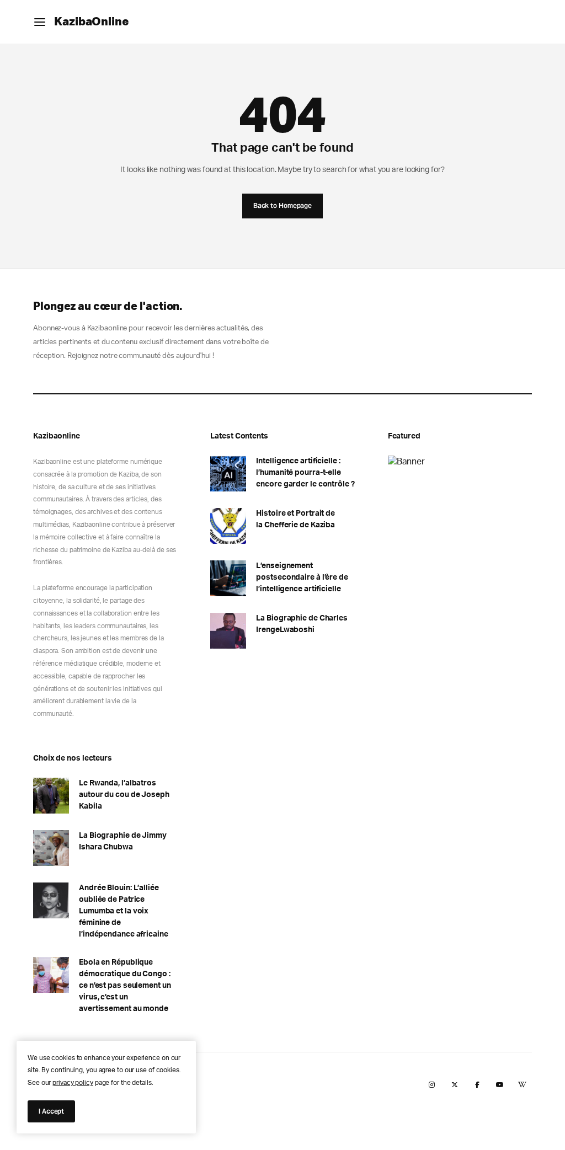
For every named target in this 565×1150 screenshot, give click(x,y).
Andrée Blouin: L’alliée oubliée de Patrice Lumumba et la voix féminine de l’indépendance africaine (123, 911)
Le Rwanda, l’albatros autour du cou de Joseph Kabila (124, 794)
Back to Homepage (282, 205)
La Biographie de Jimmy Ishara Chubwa (123, 841)
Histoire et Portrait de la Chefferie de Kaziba (295, 519)
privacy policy (72, 1082)
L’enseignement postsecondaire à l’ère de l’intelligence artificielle (302, 577)
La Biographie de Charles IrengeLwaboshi (302, 624)
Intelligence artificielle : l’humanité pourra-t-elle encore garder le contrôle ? (305, 472)
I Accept (51, 1111)
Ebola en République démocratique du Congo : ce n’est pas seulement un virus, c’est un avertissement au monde (125, 986)
